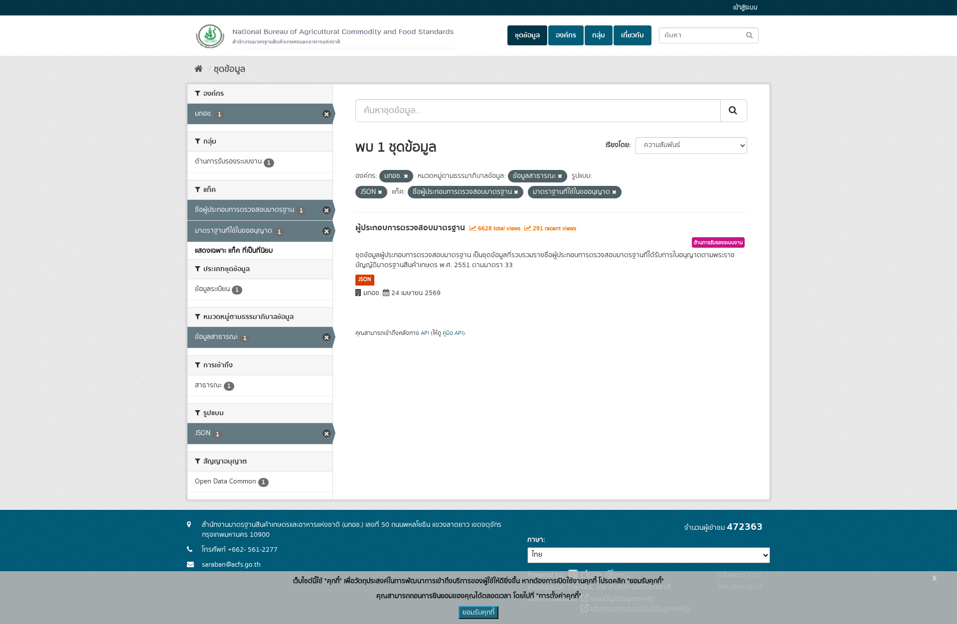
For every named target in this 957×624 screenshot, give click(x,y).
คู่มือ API (453, 333)
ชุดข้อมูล (527, 35)
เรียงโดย (617, 145)
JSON (364, 280)
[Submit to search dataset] (749, 34)
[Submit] (733, 110)
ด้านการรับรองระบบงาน (718, 242)
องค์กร (566, 35)
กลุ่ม (598, 35)
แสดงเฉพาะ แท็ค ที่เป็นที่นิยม (234, 251)
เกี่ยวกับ (632, 35)
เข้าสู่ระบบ (745, 7)
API (425, 333)
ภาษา (535, 540)
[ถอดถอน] (406, 176)
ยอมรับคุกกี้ (478, 613)
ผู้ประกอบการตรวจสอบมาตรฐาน (410, 227)
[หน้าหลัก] (198, 69)
